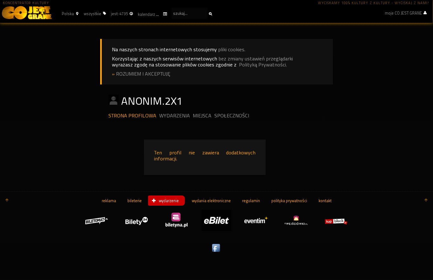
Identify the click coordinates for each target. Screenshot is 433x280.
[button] (69, 13)
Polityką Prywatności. (263, 65)
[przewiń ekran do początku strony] (7, 200)
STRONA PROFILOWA (132, 116)
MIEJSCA (202, 116)
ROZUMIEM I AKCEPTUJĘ (143, 74)
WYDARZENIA (174, 116)
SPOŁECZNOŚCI (231, 116)
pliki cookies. (231, 50)
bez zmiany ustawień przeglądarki (255, 59)
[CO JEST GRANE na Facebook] (216, 252)
